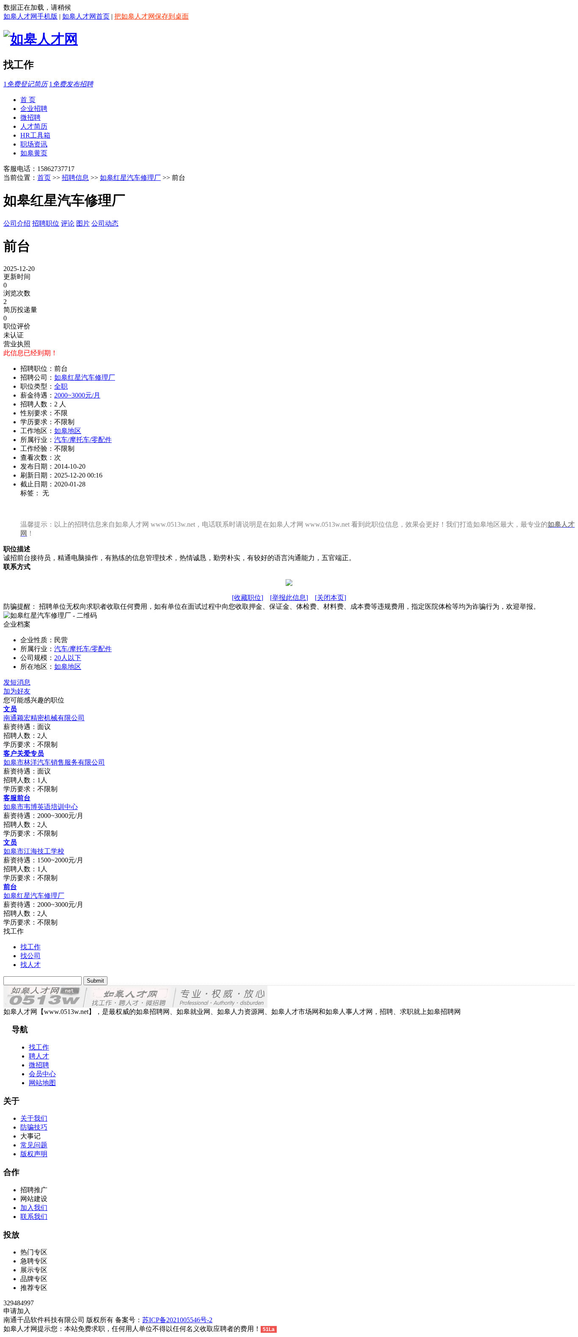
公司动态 (104, 223)
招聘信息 (75, 177)
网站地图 (42, 1082)
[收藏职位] (247, 597)
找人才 (30, 964)
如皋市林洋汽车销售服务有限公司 (54, 762)
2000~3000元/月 (77, 395)
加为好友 (16, 691)
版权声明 (33, 1153)
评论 (67, 223)
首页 (44, 177)
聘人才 (39, 1056)
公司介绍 (16, 223)
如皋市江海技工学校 (33, 851)
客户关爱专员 (23, 753)
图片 (83, 223)
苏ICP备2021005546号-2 (177, 1319)
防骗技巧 (33, 1127)
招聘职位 (45, 223)
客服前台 (16, 797)
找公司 (30, 955)
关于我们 (33, 1118)
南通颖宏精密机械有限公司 (44, 717)
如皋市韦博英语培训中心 (40, 806)
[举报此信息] (289, 597)
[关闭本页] (330, 597)
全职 (61, 386)
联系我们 (33, 1216)
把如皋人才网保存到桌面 (151, 16)
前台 (10, 886)
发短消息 (16, 682)
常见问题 (33, 1145)
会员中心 (42, 1073)
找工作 (30, 946)
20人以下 (67, 657)
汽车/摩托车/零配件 (83, 439)
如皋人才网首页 (86, 16)
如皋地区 (67, 430)
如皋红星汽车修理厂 (130, 177)
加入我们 (33, 1207)
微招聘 (39, 1065)
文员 (10, 709)
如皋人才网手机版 (30, 16)
